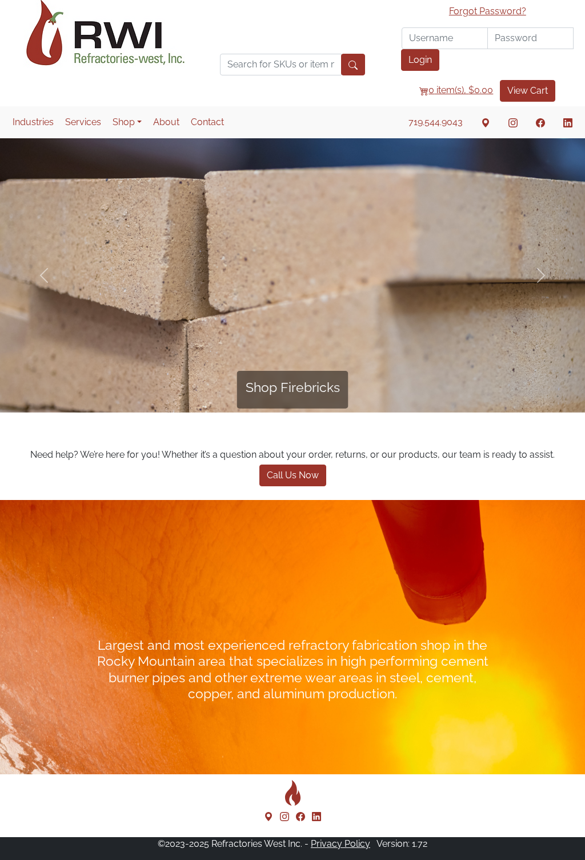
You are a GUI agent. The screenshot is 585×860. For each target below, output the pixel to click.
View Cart (527, 90)
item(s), (460, 90)
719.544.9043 (435, 122)
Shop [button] (124, 122)
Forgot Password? (487, 11)
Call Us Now (293, 475)
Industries (33, 122)
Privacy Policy (340, 843)
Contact (207, 122)
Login (420, 59)
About (166, 122)
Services (83, 122)
